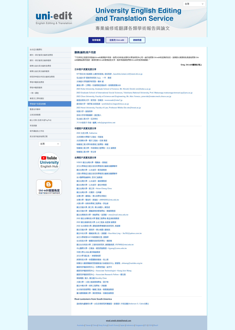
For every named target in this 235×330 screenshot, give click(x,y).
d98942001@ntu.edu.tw (109, 200)
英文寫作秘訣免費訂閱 (38, 136)
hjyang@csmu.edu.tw (117, 248)
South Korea (113, 325)
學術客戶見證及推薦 (38, 104)
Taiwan (88, 325)
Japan (122, 325)
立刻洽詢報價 (35, 115)
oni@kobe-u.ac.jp (143, 89)
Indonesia (130, 325)
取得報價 (96, 40)
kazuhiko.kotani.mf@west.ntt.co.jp (127, 74)
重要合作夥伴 (35, 109)
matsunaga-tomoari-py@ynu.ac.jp (178, 93)
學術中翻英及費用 (37, 82)
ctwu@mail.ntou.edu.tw (118, 215)
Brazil (156, 325)
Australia (80, 325)
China (94, 325)
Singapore (139, 325)
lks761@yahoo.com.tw (132, 233)
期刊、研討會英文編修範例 (40, 60)
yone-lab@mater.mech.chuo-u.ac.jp (156, 96)
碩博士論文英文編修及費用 (40, 66)
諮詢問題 (137, 40)
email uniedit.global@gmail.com (118, 321)
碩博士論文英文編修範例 (39, 71)
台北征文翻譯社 (36, 50)
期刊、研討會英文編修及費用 (41, 55)
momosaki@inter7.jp (113, 100)
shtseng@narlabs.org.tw (132, 263)
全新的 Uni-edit (116, 40)
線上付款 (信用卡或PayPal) (40, 120)
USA (150, 325)
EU (146, 325)
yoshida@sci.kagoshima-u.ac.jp (115, 104)
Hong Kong (102, 325)
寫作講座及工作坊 (37, 131)
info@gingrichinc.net (106, 123)
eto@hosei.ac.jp (134, 108)
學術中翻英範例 (36, 88)
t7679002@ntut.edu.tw (124, 245)
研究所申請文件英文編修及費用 (42, 77)
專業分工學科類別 (37, 98)
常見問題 (33, 126)
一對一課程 (34, 93)
